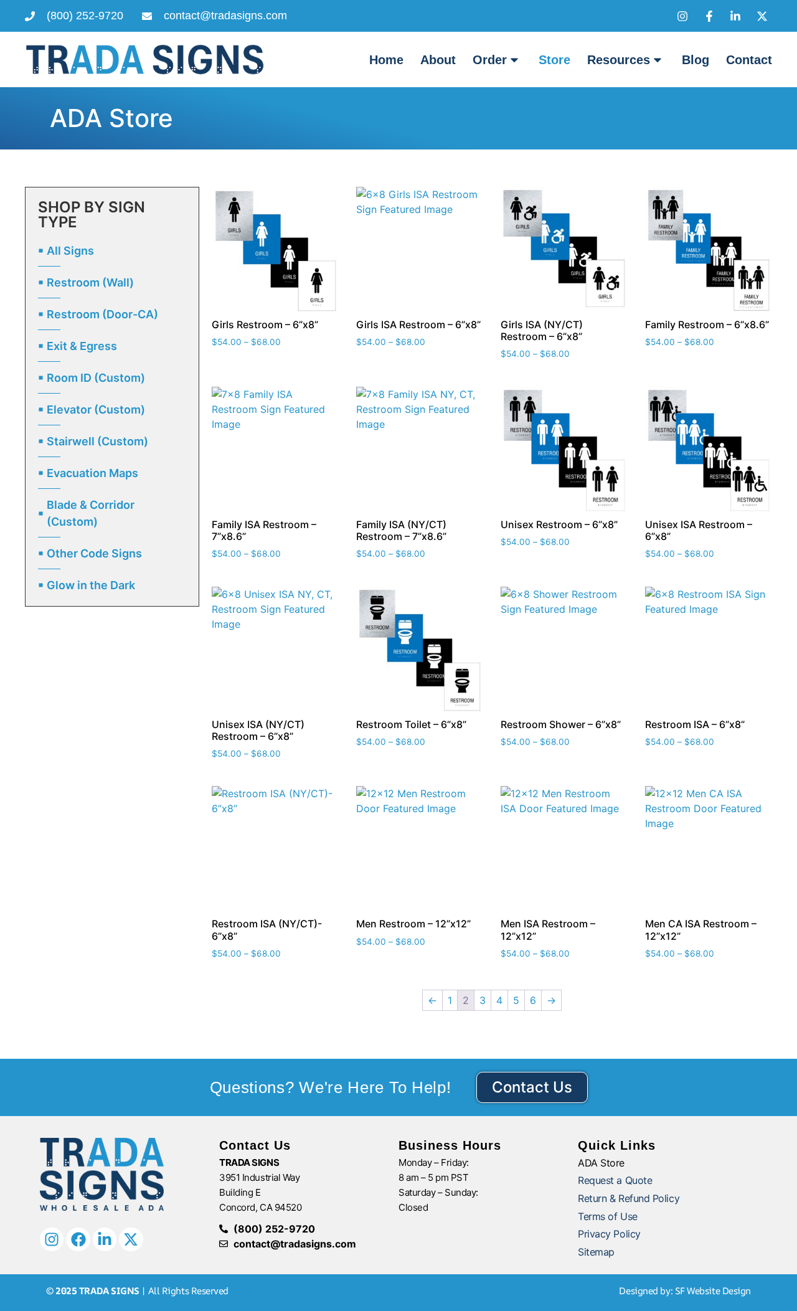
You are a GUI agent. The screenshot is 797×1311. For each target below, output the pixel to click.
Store (554, 60)
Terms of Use (608, 1216)
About (438, 60)
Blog (695, 60)
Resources (618, 60)
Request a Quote (615, 1180)
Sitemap (596, 1252)
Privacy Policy (609, 1234)
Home (386, 60)
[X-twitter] (131, 1239)
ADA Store (601, 1163)
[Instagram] (52, 1239)
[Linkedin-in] (104, 1239)
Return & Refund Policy (628, 1198)
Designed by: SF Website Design (685, 1290)
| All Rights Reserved (137, 1290)
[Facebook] (78, 1239)
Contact (749, 60)
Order (490, 60)
